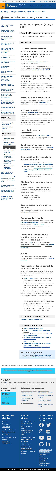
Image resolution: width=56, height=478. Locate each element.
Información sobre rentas (6, 12)
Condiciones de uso (12, 469)
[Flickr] (50, 439)
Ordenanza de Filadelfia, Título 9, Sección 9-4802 (37, 347)
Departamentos (44, 5)
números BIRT (27, 83)
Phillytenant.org (28, 342)
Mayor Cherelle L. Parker (22, 5)
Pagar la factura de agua (27, 403)
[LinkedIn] (49, 445)
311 (25, 357)
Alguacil (5, 434)
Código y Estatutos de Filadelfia (28, 422)
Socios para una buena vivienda (29, 212)
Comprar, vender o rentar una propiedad (36, 11)
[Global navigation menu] (2, 6)
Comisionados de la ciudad (9, 438)
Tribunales (6, 427)
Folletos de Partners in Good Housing (32, 319)
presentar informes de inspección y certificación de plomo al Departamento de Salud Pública (38, 169)
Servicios (31, 5)
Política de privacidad (35, 469)
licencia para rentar (33, 112)
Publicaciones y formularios (44, 464)
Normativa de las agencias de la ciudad (27, 432)
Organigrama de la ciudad (28, 452)
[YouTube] (43, 439)
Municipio (6, 424)
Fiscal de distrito (8, 429)
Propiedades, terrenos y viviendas (17, 11)
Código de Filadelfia (38, 224)
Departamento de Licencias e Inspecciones (44, 365)
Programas (37, 5)
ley (31, 242)
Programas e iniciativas (43, 460)
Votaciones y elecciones (25, 445)
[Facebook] (42, 426)
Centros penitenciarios (27, 395)
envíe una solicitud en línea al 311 (43, 355)
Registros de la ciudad (26, 427)
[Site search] (54, 5)
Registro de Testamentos (7, 442)
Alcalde (4, 421)
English (41, 1)
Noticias (50, 5)
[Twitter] (49, 426)
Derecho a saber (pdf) (23, 469)
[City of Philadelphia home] (12, 5)
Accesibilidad (45, 469)
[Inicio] (1, 11)
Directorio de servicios (43, 455)
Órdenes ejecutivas (28, 437)
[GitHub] (42, 445)
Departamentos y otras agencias (45, 451)
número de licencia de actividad (41, 70)
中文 (50, 1)
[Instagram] (42, 432)
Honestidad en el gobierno (27, 440)
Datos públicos (26, 449)
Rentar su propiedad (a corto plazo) (33, 328)
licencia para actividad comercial (37, 62)
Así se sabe (31, 1)
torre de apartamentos (44, 135)
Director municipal (8, 432)
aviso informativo (30, 278)
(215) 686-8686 (35, 357)
